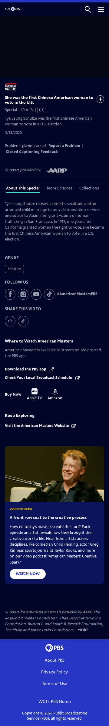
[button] (87, 8)
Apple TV (34, 394)
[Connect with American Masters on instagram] (23, 294)
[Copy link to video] (23, 321)
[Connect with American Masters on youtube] (36, 294)
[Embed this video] (10, 321)
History (14, 268)
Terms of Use (54, 683)
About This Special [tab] (23, 188)
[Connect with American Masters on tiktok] (49, 294)
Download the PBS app (26, 369)
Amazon (55, 394)
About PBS (54, 660)
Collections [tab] (89, 188)
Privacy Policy (54, 672)
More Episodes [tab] (59, 188)
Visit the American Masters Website (37, 425)
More (83, 630)
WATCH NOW (28, 573)
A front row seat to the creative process (48, 517)
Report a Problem (64, 145)
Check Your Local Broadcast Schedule (39, 377)
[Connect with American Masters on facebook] (10, 294)
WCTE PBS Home (54, 701)
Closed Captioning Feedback (32, 151)
